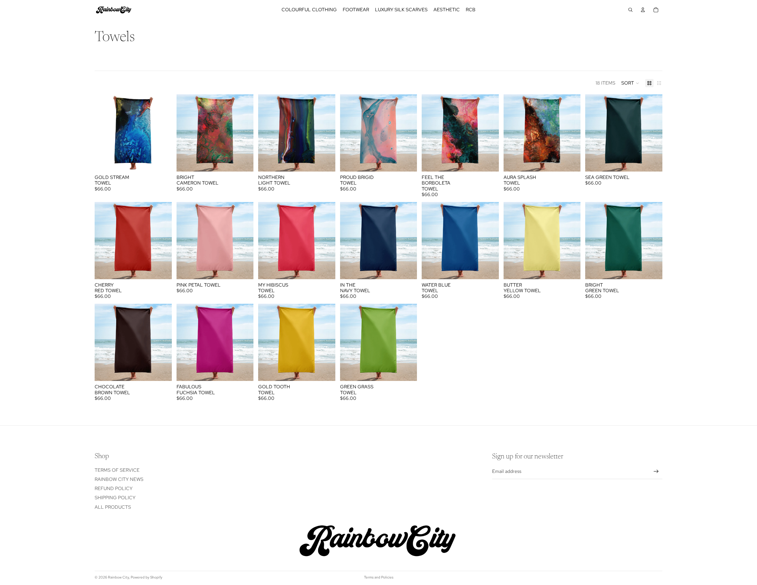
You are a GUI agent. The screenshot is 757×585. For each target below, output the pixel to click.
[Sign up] (656, 472)
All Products (113, 507)
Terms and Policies (378, 577)
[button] (630, 83)
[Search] (630, 9)
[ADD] (162, 162)
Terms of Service (117, 470)
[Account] (642, 9)
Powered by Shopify (146, 577)
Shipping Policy (115, 498)
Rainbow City (118, 577)
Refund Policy (113, 488)
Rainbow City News (119, 479)
